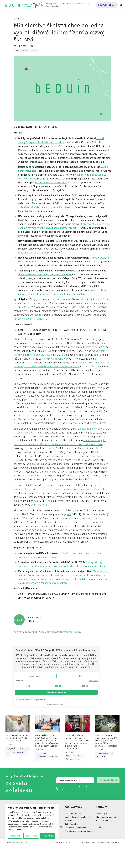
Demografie (41, 753)
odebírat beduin (108, 780)
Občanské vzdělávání (74, 756)
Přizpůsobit (15, 836)
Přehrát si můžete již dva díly (33, 252)
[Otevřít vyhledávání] (121, 4)
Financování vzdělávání (16, 752)
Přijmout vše (48, 836)
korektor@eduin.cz (71, 632)
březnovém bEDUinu (55, 358)
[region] (32, 822)
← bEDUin (19, 18)
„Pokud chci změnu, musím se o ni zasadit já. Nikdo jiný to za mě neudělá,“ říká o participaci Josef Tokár (106, 740)
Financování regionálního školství (17, 748)
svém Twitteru (39, 504)
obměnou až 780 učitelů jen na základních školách (46, 207)
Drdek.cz (93, 842)
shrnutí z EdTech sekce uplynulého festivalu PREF (44, 274)
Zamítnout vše (31, 836)
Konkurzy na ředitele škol (46, 756)
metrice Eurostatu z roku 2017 (51, 182)
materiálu (96, 456)
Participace (70, 759)
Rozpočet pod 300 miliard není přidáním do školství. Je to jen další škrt (17, 738)
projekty (51, 471)
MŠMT (17, 51)
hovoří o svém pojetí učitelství (30, 318)
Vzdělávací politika (30, 51)
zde (69, 514)
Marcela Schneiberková (111, 842)
